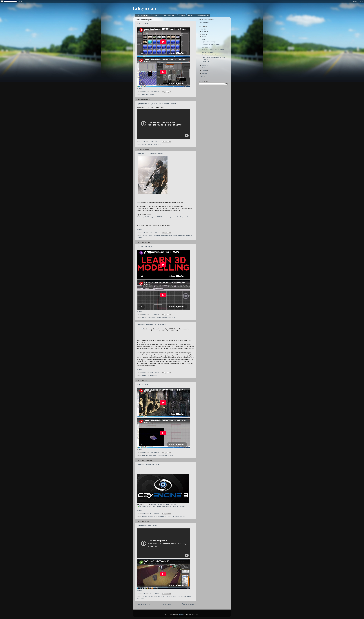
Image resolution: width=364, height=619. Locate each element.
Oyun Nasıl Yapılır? (204, 22)
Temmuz (204, 70)
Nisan (204, 39)
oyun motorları (162, 516)
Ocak (203, 31)
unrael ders (145, 455)
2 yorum (156, 372)
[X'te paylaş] (166, 92)
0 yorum (156, 91)
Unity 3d (182, 15)
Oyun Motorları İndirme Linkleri (148, 464)
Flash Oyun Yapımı (144, 9)
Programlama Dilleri (203, 15)
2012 (202, 29)
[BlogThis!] (165, 92)
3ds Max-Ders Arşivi (144, 247)
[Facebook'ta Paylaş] (168, 92)
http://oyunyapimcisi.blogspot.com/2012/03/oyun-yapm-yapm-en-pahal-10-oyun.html (162, 217)
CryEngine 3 (156, 15)
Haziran (204, 68)
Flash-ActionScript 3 (143, 15)
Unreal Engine (156, 455)
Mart (203, 36)
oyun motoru (145, 375)
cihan (143, 91)
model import (157, 144)
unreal (150, 455)
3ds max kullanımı (162, 317)
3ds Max (190, 15)
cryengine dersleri (160, 596)
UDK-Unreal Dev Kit (170, 15)
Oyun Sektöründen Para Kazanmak (150, 153)
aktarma (144, 144)
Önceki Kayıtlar (188, 604)
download (144, 516)
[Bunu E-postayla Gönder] (163, 92)
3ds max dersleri (151, 317)
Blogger (180, 614)
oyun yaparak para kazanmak (161, 235)
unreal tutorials (165, 455)
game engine (151, 516)
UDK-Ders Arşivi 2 (143, 384)
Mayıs (204, 65)
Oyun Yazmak (181, 235)
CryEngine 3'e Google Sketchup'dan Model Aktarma (156, 103)
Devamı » (139, 88)
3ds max (144, 317)
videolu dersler (171, 317)
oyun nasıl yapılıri (186, 596)
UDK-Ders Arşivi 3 (143, 24)
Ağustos (204, 73)
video (171, 455)
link (156, 516)
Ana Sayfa (167, 604)
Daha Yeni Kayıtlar (143, 604)
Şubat (204, 34)
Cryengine (144, 596)
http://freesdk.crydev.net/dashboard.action (163, 504)
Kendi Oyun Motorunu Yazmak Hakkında (152, 324)
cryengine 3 (150, 144)
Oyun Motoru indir (180, 516)
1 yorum (156, 141)
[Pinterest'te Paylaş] (170, 92)
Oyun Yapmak (173, 235)
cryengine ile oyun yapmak (173, 596)
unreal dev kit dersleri (148, 94)
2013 (202, 76)
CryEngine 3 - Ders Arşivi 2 (147, 525)
